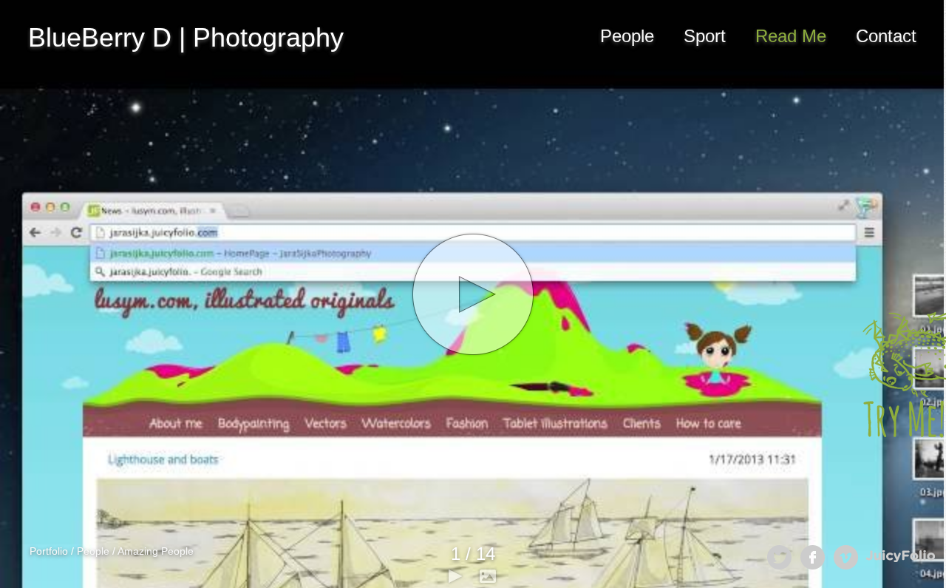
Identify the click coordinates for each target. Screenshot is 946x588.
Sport (705, 36)
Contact (886, 36)
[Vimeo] (846, 557)
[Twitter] (779, 557)
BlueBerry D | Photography (186, 37)
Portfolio (49, 551)
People (627, 36)
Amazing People (156, 551)
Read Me (790, 36)
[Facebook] (813, 557)
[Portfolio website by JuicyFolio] (900, 556)
